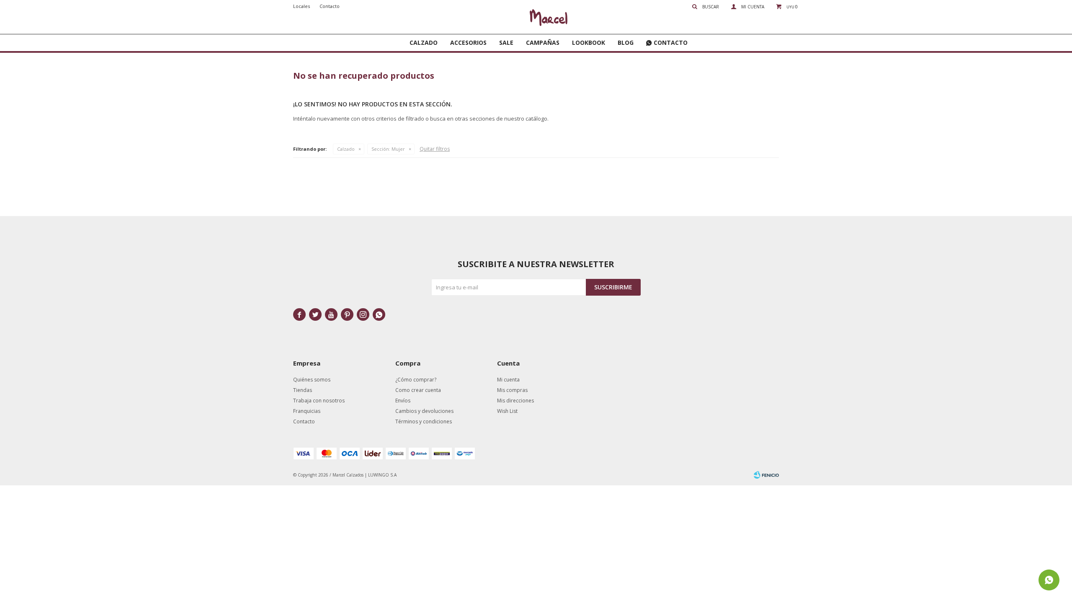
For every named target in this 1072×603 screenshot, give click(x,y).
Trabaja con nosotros (319, 400)
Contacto (671, 42)
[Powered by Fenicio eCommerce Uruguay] (766, 475)
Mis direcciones (515, 400)
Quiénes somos (311, 379)
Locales (301, 6)
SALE (506, 42)
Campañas (542, 42)
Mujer (388, 149)
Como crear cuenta (418, 390)
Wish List (507, 411)
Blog (626, 42)
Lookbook (588, 42)
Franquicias (306, 411)
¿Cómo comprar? (415, 379)
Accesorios (468, 42)
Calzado (424, 42)
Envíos (402, 400)
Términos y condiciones (423, 421)
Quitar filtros (435, 148)
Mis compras (512, 390)
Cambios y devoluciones (424, 411)
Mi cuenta (508, 379)
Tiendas (302, 390)
